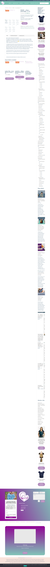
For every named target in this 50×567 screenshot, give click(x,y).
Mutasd (25, 553)
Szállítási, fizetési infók (37, 0)
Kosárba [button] (19, 77)
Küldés (43, 501)
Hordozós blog (15, 3)
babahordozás (31, 26)
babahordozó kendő (26, 27)
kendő (29, 28)
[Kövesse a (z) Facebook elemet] (21, 510)
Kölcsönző (26, 3)
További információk (14, 35)
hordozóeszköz (22, 28)
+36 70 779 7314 (4, 0)
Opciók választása (41, 29)
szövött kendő (32, 28)
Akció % (10, 3)
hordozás (30, 27)
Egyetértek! (10, 517)
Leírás (7, 35)
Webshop (21, 3)
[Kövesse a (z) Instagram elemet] (22, 510)
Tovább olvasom (9, 78)
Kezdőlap (6, 7)
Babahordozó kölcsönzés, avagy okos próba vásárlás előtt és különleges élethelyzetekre (41, 227)
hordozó (33, 27)
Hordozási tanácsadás (34, 3)
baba (29, 26)
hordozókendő (26, 28)
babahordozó (22, 27)
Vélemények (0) (21, 35)
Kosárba (25, 23)
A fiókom (43, 0)
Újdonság (25, 545)
